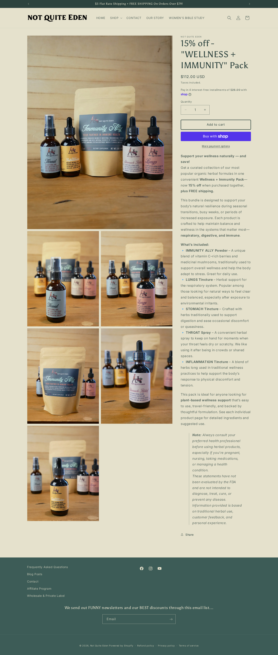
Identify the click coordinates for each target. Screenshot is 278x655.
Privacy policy (166, 645)
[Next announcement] (249, 4)
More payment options (216, 146)
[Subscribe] (170, 619)
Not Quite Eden (99, 645)
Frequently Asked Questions (47, 567)
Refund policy (145, 645)
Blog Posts (34, 574)
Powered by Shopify (121, 645)
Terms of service (189, 645)
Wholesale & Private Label (46, 595)
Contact (32, 581)
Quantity (186, 101)
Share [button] (189, 534)
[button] (116, 18)
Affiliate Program (39, 588)
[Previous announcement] (28, 4)
